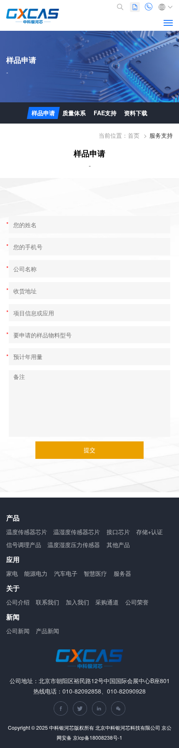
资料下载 (135, 113)
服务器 (122, 573)
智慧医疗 (95, 573)
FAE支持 (105, 113)
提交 (89, 450)
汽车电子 (65, 573)
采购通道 (107, 602)
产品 (13, 518)
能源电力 (35, 573)
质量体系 (74, 113)
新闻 (13, 617)
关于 (13, 588)
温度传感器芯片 (26, 532)
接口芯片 (118, 532)
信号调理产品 (23, 544)
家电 (12, 573)
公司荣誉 (137, 602)
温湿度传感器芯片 (76, 532)
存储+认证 (149, 532)
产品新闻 (47, 631)
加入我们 (77, 602)
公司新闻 (18, 631)
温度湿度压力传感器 (73, 544)
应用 (13, 559)
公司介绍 (18, 602)
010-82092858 (149, 7)
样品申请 (43, 113)
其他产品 (118, 544)
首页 (133, 135)
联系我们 (47, 602)
